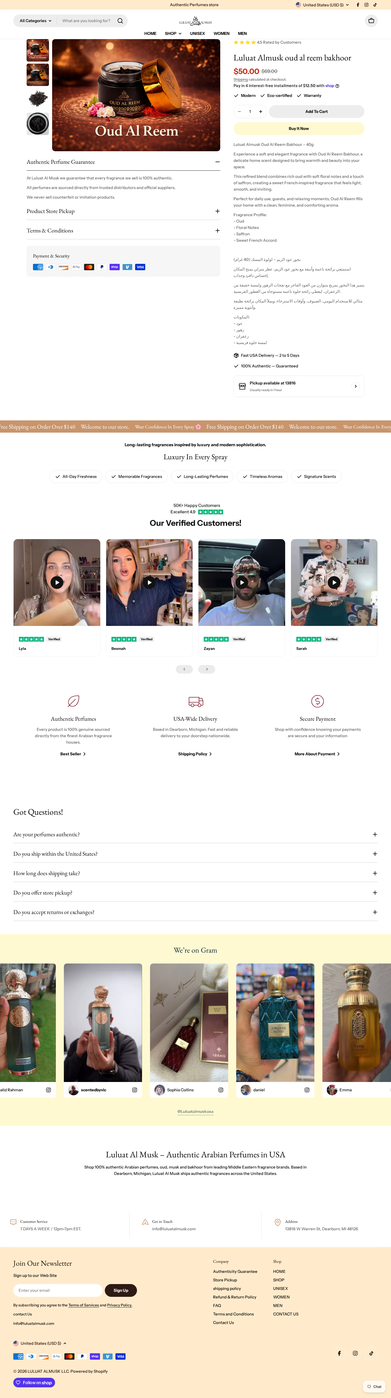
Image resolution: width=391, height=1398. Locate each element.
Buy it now (299, 128)
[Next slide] (206, 669)
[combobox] (70, 20)
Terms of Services (83, 1305)
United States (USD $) (323, 4)
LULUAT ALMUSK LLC (48, 1371)
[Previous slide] (184, 669)
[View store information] (355, 386)
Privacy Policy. (119, 1305)
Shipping (241, 79)
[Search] (120, 21)
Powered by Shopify (89, 1371)
